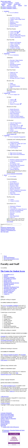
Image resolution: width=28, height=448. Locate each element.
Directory (12, 213)
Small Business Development (17, 165)
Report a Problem (8, 292)
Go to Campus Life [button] (11, 134)
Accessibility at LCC (9, 274)
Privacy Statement (5, 421)
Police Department (14, 113)
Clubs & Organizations (15, 123)
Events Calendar (14, 131)
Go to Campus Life (14, 94)
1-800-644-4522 (5, 396)
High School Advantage (16, 153)
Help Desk (12, 193)
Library (12, 20)
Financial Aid (13, 75)
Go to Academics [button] (11, 52)
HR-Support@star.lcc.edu (9, 373)
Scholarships (13, 74)
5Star (3, 5)
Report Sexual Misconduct (7, 414)
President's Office (14, 186)
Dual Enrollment (14, 65)
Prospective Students (7, 2)
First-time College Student (16, 60)
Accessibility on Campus (10, 278)
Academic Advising (15, 18)
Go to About (13, 176)
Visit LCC (12, 217)
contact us (11, 391)
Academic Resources (15, 112)
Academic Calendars (15, 48)
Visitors (10, 4)
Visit (11, 87)
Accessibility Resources (6, 340)
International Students (15, 64)
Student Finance (14, 76)
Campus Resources (14, 110)
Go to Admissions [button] (11, 91)
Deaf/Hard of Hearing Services (11, 282)
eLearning (3, 336)
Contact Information (15, 194)
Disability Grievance (9, 291)
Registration (13, 23)
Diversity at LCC (5, 420)
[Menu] (16, 8)
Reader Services (8, 281)
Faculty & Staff (7, 280)
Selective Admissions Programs (17, 35)
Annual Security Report (6, 417)
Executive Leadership (15, 211)
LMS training (4, 360)
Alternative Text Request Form (11, 287)
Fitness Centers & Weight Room (18, 128)
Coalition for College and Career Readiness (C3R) (18, 144)
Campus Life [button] (7, 93)
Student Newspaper (15, 104)
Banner (20, 5)
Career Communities (15, 43)
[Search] (1, 226)
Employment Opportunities (7, 415)
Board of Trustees (14, 184)
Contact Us (6, 294)
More (2, 296)
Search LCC (4, 224)
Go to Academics (14, 12)
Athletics (12, 99)
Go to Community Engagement (17, 137)
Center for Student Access (9, 385)
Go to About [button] (10, 221)
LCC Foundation (14, 168)
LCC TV (12, 102)
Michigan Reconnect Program (17, 78)
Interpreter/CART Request (10, 288)
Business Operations (15, 188)
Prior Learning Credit (15, 34)
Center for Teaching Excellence (10, 354)
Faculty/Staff (17, 4)
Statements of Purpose (15, 206)
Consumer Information (15, 191)
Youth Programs (14, 147)
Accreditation (13, 181)
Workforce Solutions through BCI (18, 159)
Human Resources (14, 183)
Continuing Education (15, 146)
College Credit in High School (17, 19)
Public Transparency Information (18, 190)
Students (6, 275)
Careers (12, 199)
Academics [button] (6, 11)
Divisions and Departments (16, 210)
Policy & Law (7, 285)
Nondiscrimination (5, 422)
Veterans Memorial (14, 169)
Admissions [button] (6, 53)
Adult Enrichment (14, 142)
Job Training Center (15, 164)
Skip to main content (6, 1)
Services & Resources (9, 257)
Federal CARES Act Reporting (8, 418)
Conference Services (15, 166)
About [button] (5, 175)
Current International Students (17, 117)
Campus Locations (14, 67)
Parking (12, 214)
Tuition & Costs (14, 72)
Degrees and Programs (15, 42)
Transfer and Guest (14, 61)
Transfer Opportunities (15, 37)
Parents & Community (9, 277)
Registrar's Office (14, 22)
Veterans (12, 63)
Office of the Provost (15, 187)
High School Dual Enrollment (17, 154)
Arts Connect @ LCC (15, 125)
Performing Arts (14, 124)
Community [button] (7, 135)
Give (25, 5)
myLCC (9, 5)
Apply (11, 83)
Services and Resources (16, 25)
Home (5, 256)
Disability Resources (9, 284)
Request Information (15, 86)
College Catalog (14, 45)
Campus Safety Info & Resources (10, 427)
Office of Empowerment (16, 127)
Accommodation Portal (9, 289)
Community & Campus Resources (18, 209)
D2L (14, 5)
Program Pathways (14, 46)
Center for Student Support (16, 116)
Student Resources (14, 109)
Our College (13, 207)
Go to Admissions (14, 55)
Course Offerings (14, 31)
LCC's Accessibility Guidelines (10, 305)
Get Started (12, 84)
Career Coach (13, 33)
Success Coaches (14, 26)
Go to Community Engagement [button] (14, 173)
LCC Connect (13, 101)
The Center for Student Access (11, 258)
